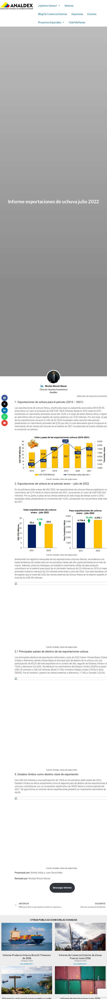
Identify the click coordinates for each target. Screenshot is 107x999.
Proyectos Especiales (49, 22)
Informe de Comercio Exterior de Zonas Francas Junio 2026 (80, 957)
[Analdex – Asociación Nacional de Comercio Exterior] (16, 9)
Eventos (91, 13)
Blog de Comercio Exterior (52, 13)
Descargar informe (62, 887)
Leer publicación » (27, 964)
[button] (4, 398)
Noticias (69, 5)
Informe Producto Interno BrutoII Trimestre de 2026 (27, 957)
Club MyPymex (77, 22)
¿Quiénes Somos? (47, 5)
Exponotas (77, 13)
